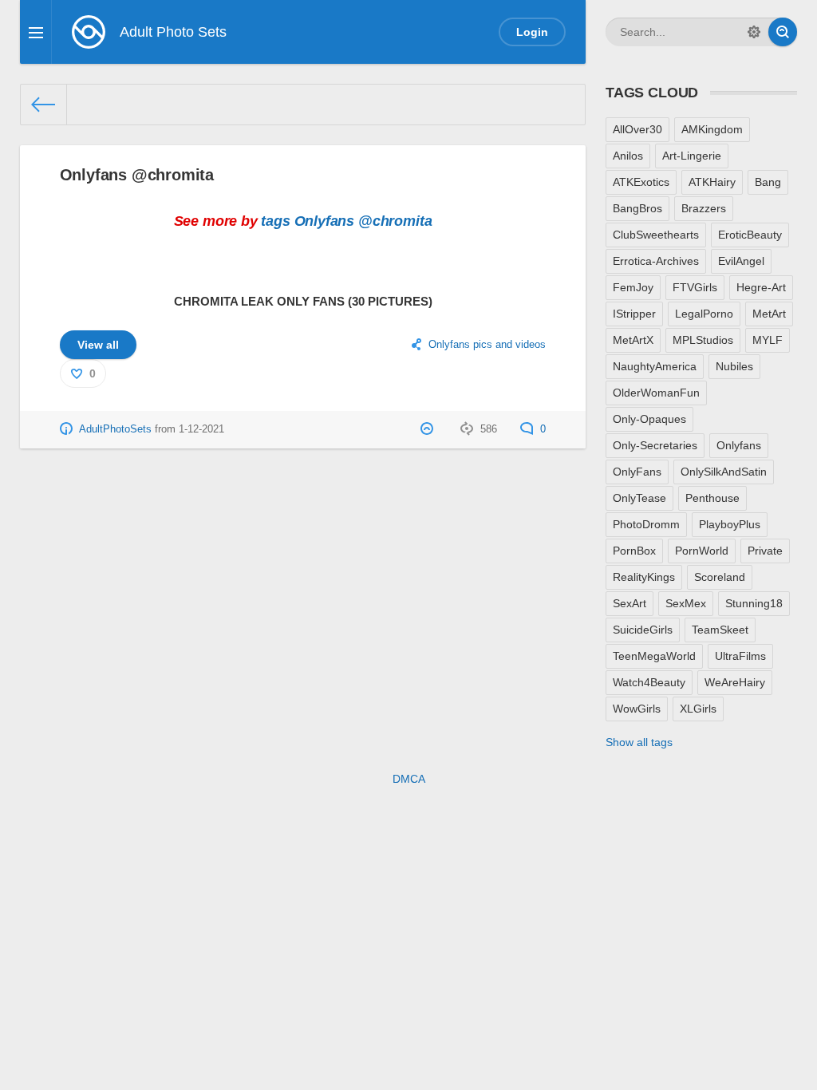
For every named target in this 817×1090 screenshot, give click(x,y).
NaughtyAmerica (655, 366)
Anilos (628, 155)
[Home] (44, 104)
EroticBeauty (750, 234)
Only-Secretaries (655, 445)
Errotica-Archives (656, 261)
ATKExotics (641, 182)
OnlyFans (637, 471)
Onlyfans (324, 221)
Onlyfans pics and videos (487, 344)
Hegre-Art (761, 287)
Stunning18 (754, 603)
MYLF (767, 340)
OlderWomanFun (656, 392)
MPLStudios (703, 340)
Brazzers (703, 208)
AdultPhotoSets (115, 429)
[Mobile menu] (36, 32)
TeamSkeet (720, 629)
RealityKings (644, 577)
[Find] (782, 32)
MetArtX (633, 340)
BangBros (637, 208)
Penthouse (712, 498)
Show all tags (639, 742)
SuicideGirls (643, 629)
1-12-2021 (201, 429)
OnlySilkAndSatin (724, 471)
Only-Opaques (649, 419)
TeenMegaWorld (654, 656)
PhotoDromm (646, 524)
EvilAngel (741, 261)
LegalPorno (704, 313)
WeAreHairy (735, 682)
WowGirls (637, 708)
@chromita (395, 221)
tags (275, 221)
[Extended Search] (754, 32)
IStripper (634, 313)
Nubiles (734, 366)
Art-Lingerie (691, 155)
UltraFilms (740, 656)
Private (765, 550)
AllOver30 (637, 129)
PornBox (634, 550)
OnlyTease (639, 498)
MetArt (769, 313)
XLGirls (698, 708)
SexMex (685, 603)
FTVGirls (695, 287)
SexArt (629, 603)
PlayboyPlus (729, 524)
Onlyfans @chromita (137, 175)
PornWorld (701, 550)
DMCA (409, 778)
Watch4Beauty (649, 682)
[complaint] (428, 429)
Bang (768, 182)
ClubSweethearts (656, 234)
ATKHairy (712, 182)
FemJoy (633, 287)
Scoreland (719, 577)
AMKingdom (712, 129)
